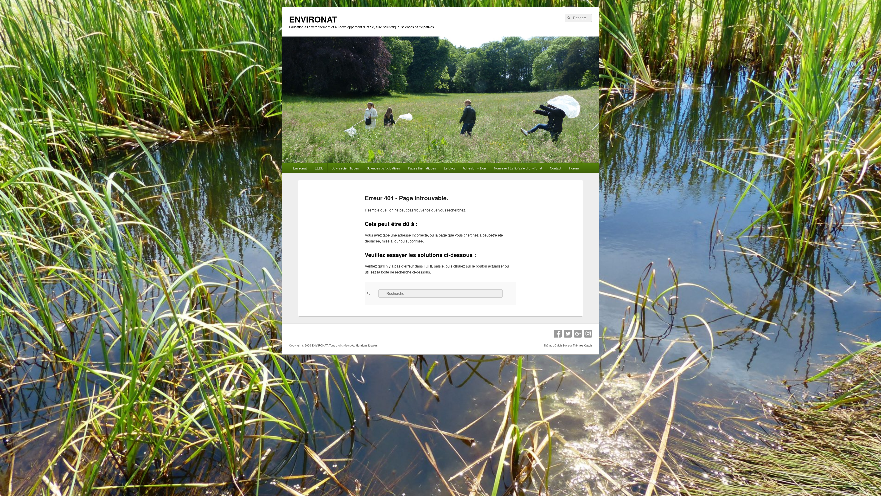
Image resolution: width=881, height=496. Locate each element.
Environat (300, 168)
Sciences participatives (383, 168)
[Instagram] (588, 334)
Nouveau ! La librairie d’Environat (518, 168)
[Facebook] (558, 334)
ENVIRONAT (313, 19)
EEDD (319, 168)
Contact (555, 168)
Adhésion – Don (474, 168)
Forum (574, 168)
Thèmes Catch (582, 345)
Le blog (449, 168)
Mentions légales (367, 345)
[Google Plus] (578, 334)
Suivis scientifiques (345, 168)
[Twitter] (568, 334)
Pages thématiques (422, 168)
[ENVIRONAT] (440, 161)
